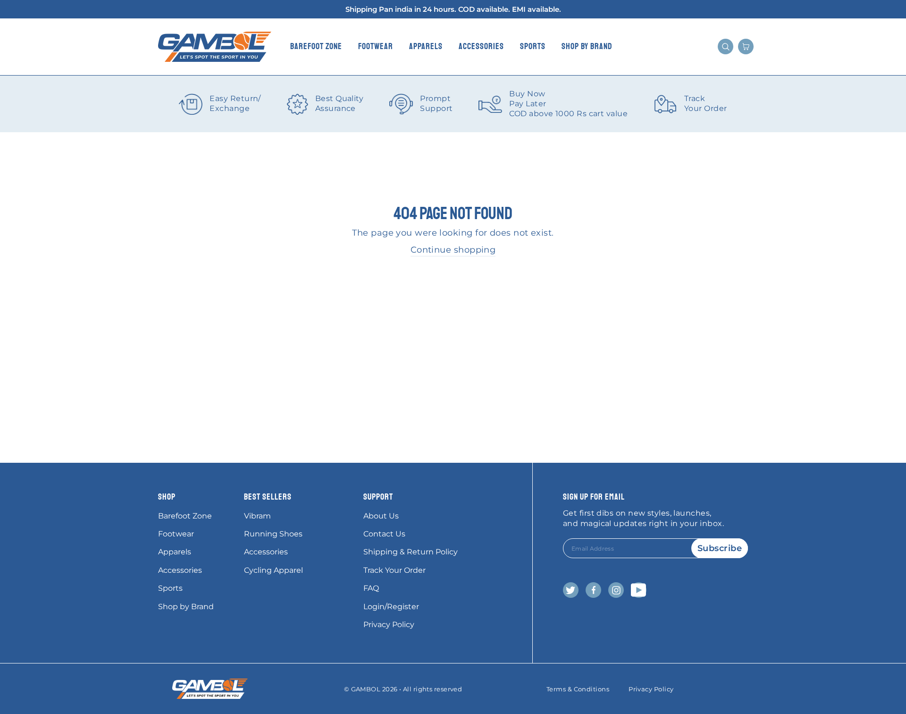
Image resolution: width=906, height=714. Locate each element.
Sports (532, 46)
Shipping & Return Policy (410, 551)
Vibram (257, 515)
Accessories (481, 46)
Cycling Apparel (273, 570)
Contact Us (384, 533)
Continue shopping (453, 250)
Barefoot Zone (316, 46)
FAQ (371, 588)
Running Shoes (273, 533)
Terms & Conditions (577, 689)
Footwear (375, 46)
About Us (381, 515)
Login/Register (391, 606)
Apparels (426, 46)
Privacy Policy (388, 624)
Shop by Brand (587, 46)
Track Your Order (394, 570)
